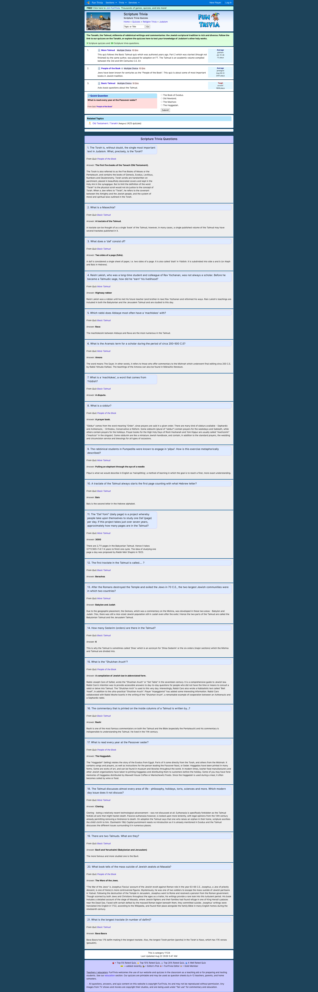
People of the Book (106, 159)
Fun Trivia (97, 2)
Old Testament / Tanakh (105, 123)
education (110, 975)
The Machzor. (170, 102)
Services (133, 2)
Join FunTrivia (113, 8)
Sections (110, 2)
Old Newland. (170, 98)
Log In (228, 2)
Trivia (122, 2)
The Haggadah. (171, 105)
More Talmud (103, 286)
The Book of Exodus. (173, 95)
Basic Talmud (104, 215)
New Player (215, 2)
